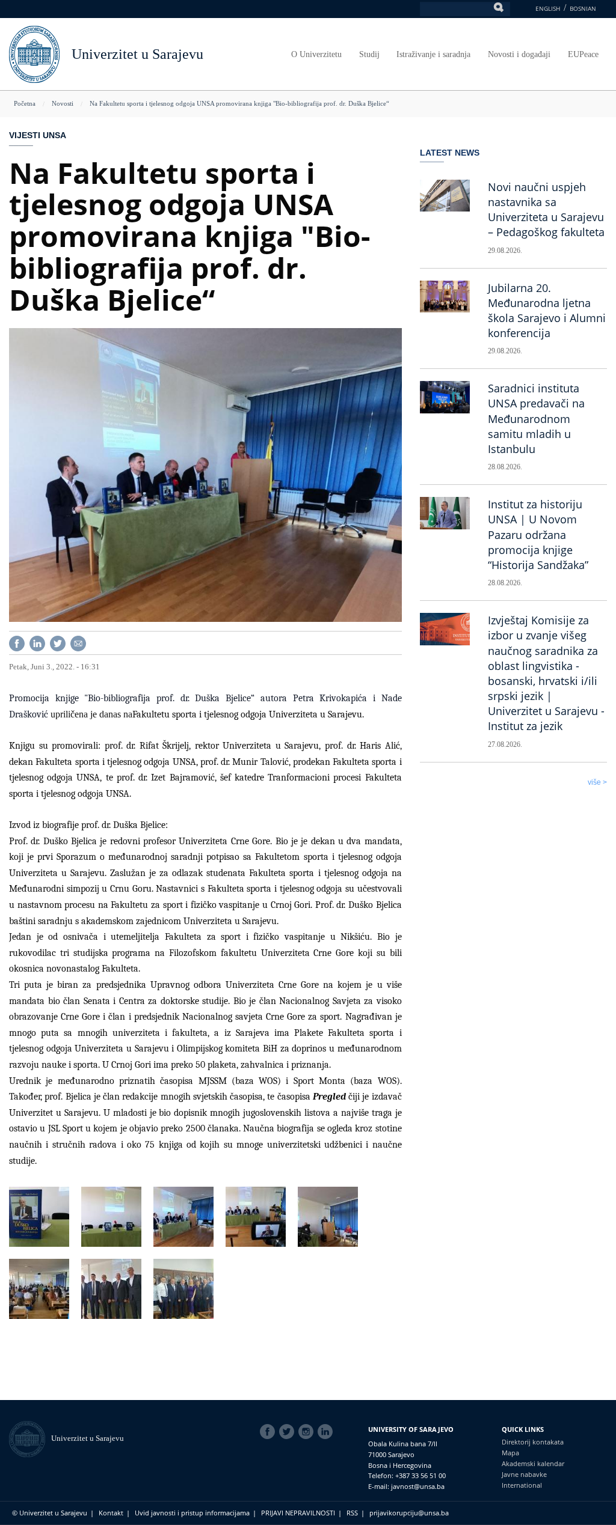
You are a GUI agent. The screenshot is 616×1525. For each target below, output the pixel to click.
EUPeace (583, 54)
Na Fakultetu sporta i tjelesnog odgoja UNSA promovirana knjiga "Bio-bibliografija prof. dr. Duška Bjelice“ (239, 103)
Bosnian (583, 8)
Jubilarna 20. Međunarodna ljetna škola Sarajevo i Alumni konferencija (547, 311)
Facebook (269, 1432)
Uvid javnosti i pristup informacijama (192, 1512)
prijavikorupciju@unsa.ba (409, 1512)
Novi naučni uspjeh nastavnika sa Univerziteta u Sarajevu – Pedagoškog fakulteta (546, 210)
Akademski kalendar (533, 1463)
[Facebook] (17, 642)
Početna (24, 103)
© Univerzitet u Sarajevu (49, 1512)
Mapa (510, 1452)
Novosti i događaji (519, 54)
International (522, 1485)
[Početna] (30, 1438)
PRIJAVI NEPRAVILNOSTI (298, 1512)
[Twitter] (58, 642)
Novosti (62, 103)
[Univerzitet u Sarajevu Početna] (34, 53)
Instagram (308, 1432)
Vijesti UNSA (37, 135)
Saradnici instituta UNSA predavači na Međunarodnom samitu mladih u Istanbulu (536, 418)
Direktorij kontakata (533, 1441)
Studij (369, 54)
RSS (352, 1512)
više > (597, 782)
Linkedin (327, 1432)
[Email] (78, 642)
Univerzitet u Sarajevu (137, 54)
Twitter (288, 1432)
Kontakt (111, 1512)
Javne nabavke (524, 1474)
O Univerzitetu (316, 54)
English (547, 8)
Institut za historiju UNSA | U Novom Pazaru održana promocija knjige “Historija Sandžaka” (538, 534)
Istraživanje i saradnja (433, 54)
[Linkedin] (37, 642)
